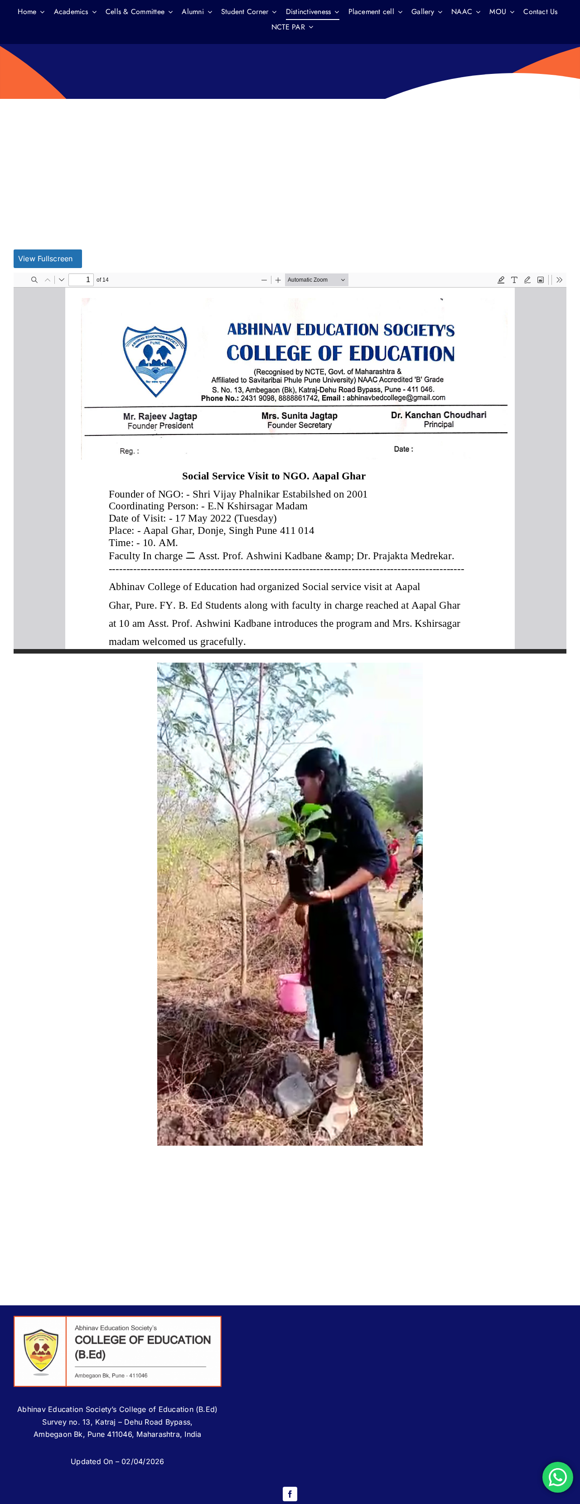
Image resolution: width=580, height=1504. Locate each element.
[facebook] (290, 1494)
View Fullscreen (45, 258)
